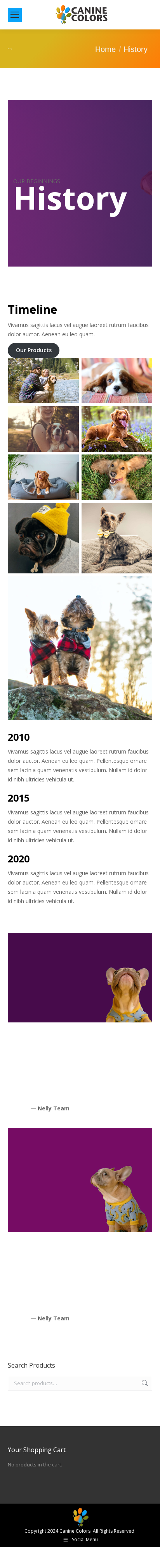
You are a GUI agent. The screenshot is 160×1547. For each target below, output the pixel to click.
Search (144, 1383)
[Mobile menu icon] (15, 15)
